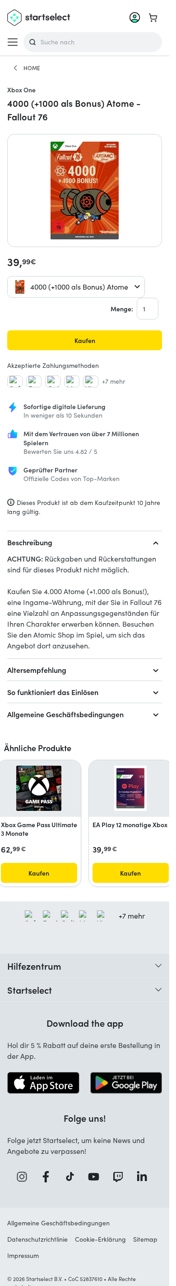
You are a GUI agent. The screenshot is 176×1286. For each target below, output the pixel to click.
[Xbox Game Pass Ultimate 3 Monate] (38, 788)
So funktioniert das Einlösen (52, 692)
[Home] (15, 68)
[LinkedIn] (145, 1176)
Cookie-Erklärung (100, 1239)
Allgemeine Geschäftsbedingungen (65, 714)
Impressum (23, 1255)
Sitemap (145, 1239)
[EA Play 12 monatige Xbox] (130, 788)
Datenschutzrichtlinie (37, 1239)
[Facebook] (49, 1176)
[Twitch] (121, 1176)
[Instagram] (25, 1176)
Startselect (29, 989)
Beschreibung (29, 542)
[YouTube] (96, 1176)
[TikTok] (73, 1176)
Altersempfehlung (36, 670)
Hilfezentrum (34, 965)
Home (31, 67)
